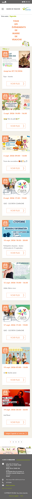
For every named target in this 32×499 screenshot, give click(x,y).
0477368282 (8, 482)
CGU (21, 496)
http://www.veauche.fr (7, 488)
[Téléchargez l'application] (16, 450)
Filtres (5, 49)
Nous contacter (10, 485)
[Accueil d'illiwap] (7, 2)
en (27, 2)
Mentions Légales (13, 496)
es (29, 2)
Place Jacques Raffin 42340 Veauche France (15, 479)
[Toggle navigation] (2, 9)
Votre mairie (5, 16)
